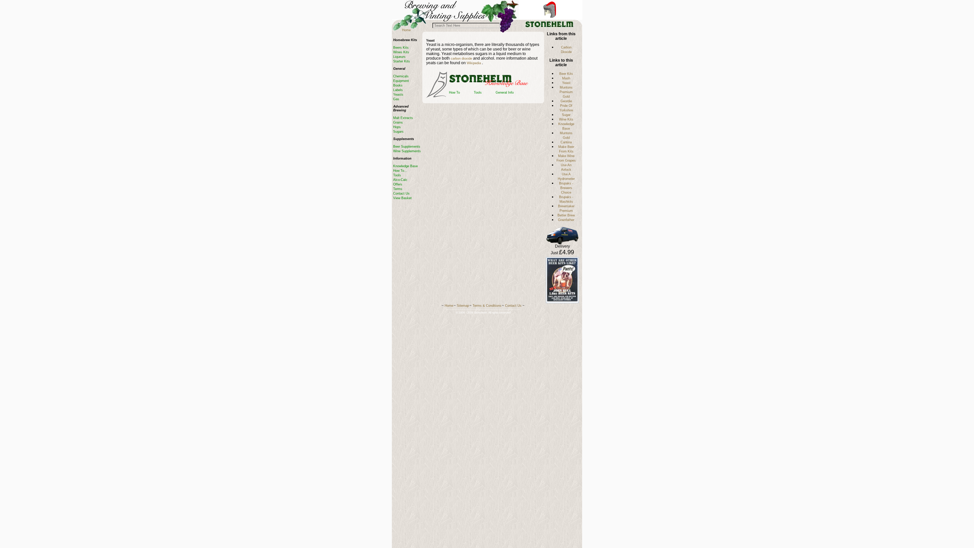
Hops (397, 127)
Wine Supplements (407, 151)
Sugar (566, 115)
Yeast (566, 83)
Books (398, 85)
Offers (397, 184)
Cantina (566, 142)
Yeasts (398, 94)
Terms (397, 189)
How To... (400, 171)
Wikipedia (474, 63)
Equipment (401, 81)
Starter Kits (401, 61)
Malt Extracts (403, 118)
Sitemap (463, 305)
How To (454, 92)
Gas (396, 99)
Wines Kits (401, 52)
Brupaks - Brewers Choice (566, 187)
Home (406, 30)
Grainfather (566, 220)
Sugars (398, 131)
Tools (478, 92)
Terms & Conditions (487, 305)
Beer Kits (566, 74)
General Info (505, 92)
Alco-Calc (400, 180)
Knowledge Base (405, 166)
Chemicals (401, 76)
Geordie (566, 101)
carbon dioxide (461, 58)
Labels (398, 90)
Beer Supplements (406, 146)
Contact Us (401, 193)
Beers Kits (401, 47)
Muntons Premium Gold (566, 91)
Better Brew (566, 215)
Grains (398, 122)
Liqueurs (399, 57)
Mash (566, 78)
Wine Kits (566, 119)
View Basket (402, 198)
